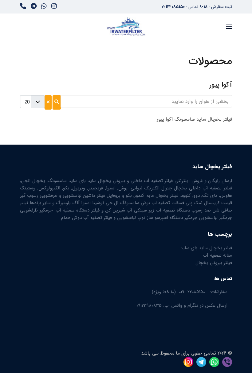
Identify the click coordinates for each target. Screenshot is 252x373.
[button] (229, 27)
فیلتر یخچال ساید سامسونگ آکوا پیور (194, 119)
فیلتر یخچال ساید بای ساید (206, 248)
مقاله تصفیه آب (217, 255)
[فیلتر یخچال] (225, 361)
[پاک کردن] (48, 102)
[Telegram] (34, 7)
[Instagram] (54, 7)
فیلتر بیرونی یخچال (213, 262)
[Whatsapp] (44, 7)
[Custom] (23, 7)
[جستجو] (57, 102)
